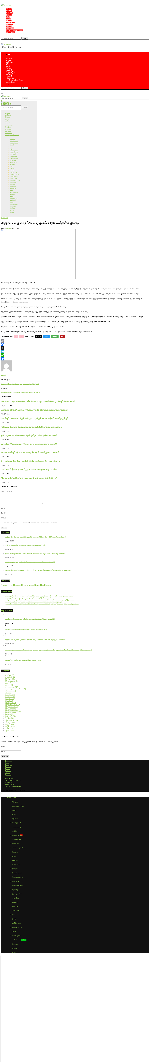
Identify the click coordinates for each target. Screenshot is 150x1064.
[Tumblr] (8, 104)
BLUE (46, 336)
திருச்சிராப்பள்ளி (14, 174)
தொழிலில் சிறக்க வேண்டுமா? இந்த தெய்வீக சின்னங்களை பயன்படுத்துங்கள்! (34, 410)
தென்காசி (13, 188)
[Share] (75, 358)
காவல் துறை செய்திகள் (14, 30)
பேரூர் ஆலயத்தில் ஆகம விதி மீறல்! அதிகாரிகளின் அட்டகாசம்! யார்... (30, 461)
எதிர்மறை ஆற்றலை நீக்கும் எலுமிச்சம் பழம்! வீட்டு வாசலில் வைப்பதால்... (31, 427)
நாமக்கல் (12, 194)
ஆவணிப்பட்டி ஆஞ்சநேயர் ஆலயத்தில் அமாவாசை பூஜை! (23, 660)
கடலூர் (12, 147)
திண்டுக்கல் (13, 172)
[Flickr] (6, 104)
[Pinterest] (5, 104)
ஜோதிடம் (9, 20)
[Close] (1, 100)
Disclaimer (9, 778)
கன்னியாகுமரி (14, 152)
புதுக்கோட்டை (14, 198)
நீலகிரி (12, 196)
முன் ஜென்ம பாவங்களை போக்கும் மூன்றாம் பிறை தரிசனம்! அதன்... (30, 435)
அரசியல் (9, 11)
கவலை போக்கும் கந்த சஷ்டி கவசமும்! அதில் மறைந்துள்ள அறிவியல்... (31, 452)
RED (62, 336)
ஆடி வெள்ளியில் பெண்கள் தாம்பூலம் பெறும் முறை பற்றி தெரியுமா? (29, 478)
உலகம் (8, 16)
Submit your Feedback (13, 786)
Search (25, 38)
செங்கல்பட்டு (13, 162)
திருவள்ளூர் (13, 182)
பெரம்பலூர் (13, 200)
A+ (21, 336)
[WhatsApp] (75, 355)
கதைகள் (9, 26)
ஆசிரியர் (8, 228)
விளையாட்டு (10, 22)
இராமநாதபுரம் (14, 143)
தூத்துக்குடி (13, 186)
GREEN (54, 336)
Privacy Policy (10, 784)
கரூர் (11, 149)
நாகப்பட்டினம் (14, 192)
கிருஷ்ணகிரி (13, 156)
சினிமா (8, 18)
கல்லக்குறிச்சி (16, 823)
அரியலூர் (12, 139)
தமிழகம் (9, 9)
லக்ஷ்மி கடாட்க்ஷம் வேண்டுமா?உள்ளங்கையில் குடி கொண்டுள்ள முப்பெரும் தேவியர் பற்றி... (39, 401)
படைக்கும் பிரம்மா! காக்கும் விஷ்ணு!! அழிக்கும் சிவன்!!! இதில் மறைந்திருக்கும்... (35, 418)
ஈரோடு (12, 145)
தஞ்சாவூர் (12, 168)
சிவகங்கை (13, 160)
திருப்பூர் (12, 212)
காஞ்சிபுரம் (13, 154)
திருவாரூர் (13, 184)
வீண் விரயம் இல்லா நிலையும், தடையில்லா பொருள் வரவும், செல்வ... (30, 469)
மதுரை (12, 202)
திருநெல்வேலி (14, 176)
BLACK (38, 336)
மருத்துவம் (9, 24)
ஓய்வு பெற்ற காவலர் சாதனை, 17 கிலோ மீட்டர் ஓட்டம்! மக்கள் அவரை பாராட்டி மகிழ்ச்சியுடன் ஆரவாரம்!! (38, 570)
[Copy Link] (75, 341)
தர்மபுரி (12, 170)
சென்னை (12, 164)
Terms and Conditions (13, 780)
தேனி (11, 190)
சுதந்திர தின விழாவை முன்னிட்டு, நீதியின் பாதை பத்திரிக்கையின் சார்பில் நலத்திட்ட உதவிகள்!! (35, 537)
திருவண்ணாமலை (15, 180)
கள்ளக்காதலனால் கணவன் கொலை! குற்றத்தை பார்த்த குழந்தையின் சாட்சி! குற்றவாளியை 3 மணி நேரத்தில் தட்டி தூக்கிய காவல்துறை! (48, 650)
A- (16, 336)
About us (8, 782)
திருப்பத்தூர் (13, 178)
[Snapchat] (10, 104)
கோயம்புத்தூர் (14, 158)
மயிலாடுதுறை (14, 204)
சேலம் (11, 166)
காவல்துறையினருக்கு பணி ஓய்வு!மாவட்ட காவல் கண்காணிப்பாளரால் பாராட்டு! (30, 562)
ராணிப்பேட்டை (14, 141)
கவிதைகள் (10, 28)
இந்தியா (9, 15)
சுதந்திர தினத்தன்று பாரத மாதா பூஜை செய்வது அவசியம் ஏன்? (25, 545)
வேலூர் (12, 210)
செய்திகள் (10, 695)
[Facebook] (1, 104)
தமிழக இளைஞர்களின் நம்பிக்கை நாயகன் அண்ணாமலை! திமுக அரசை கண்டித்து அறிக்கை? (35, 553)
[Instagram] (3, 104)
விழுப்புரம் (12, 208)
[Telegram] (75, 351)
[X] (75, 348)
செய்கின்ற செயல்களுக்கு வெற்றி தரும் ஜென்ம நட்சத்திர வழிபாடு (29, 444)
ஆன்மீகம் (9, 13)
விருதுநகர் (13, 206)
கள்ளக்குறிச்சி (14, 151)
